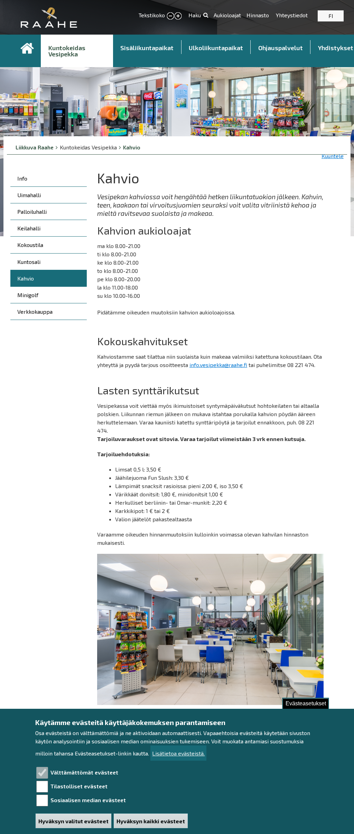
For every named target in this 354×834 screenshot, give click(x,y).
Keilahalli (28, 228)
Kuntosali (28, 261)
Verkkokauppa (35, 311)
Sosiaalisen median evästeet (88, 800)
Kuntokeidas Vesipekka (66, 51)
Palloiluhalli (32, 211)
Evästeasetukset (306, 703)
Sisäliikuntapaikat (147, 48)
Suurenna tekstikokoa (178, 16)
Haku (194, 15)
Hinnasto (258, 15)
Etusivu (27, 48)
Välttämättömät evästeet (84, 772)
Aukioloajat (227, 15)
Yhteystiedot (292, 15)
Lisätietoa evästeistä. (178, 753)
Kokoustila (30, 244)
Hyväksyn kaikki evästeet (151, 821)
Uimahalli (29, 195)
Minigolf (27, 295)
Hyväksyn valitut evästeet (73, 821)
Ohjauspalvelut (280, 48)
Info (22, 178)
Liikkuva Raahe (35, 147)
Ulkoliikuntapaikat (216, 48)
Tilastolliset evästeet (79, 786)
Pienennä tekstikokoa (170, 16)
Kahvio (131, 147)
